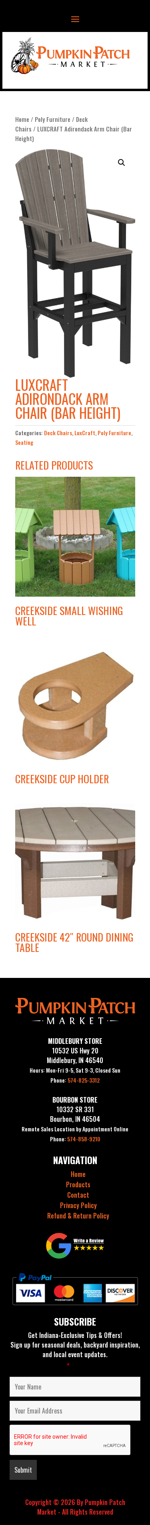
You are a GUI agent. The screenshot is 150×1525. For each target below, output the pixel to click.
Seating (24, 442)
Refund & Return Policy (78, 1215)
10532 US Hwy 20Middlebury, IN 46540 (75, 1055)
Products (78, 1184)
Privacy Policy (78, 1205)
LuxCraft (84, 432)
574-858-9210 (75, 1139)
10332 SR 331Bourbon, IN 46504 (75, 1114)
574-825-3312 (75, 1080)
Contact (78, 1195)
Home (22, 119)
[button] (121, 162)
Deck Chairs (58, 432)
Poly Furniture (52, 119)
